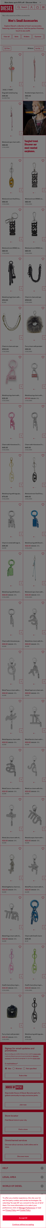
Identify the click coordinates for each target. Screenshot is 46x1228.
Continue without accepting (23, 1224)
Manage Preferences (27, 1208)
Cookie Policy (25, 1210)
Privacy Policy (11, 1210)
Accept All (23, 1218)
